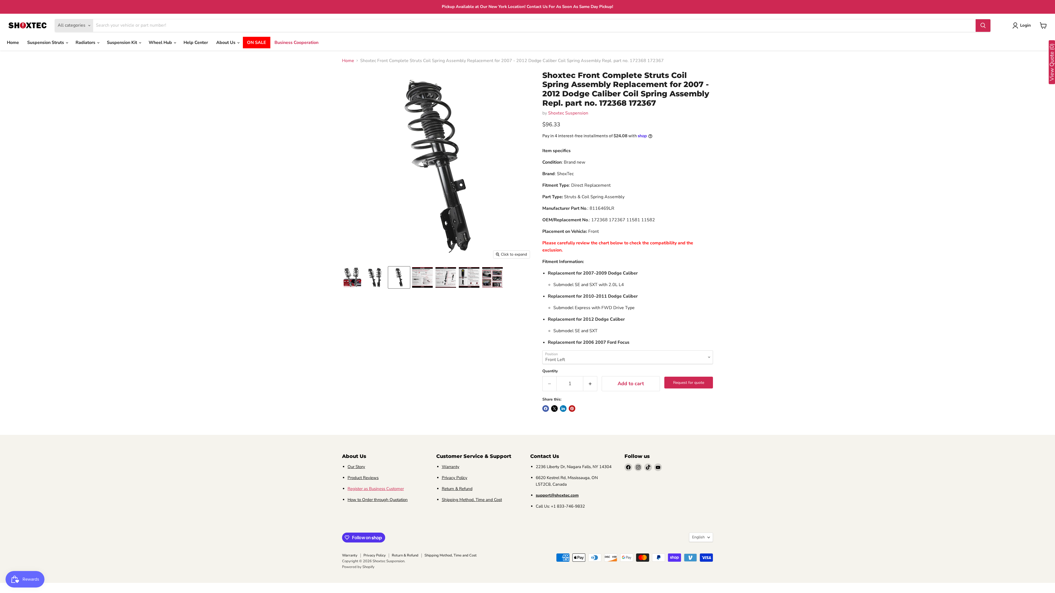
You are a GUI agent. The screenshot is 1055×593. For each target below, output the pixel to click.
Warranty (450, 466)
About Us (226, 43)
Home (13, 43)
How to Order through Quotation (378, 499)
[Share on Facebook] (545, 408)
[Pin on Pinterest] (572, 408)
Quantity (550, 371)
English (698, 537)
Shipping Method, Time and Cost (472, 499)
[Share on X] (554, 408)
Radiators (86, 43)
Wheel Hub (161, 43)
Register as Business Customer (376, 488)
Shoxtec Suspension (568, 113)
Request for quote (688, 382)
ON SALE (256, 43)
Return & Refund (457, 488)
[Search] (983, 25)
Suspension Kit (122, 43)
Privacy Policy (454, 477)
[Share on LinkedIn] (563, 408)
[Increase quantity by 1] (590, 383)
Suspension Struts (46, 43)
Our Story (356, 466)
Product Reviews (363, 477)
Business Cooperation (296, 43)
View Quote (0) (1052, 62)
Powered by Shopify (358, 566)
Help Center (196, 43)
